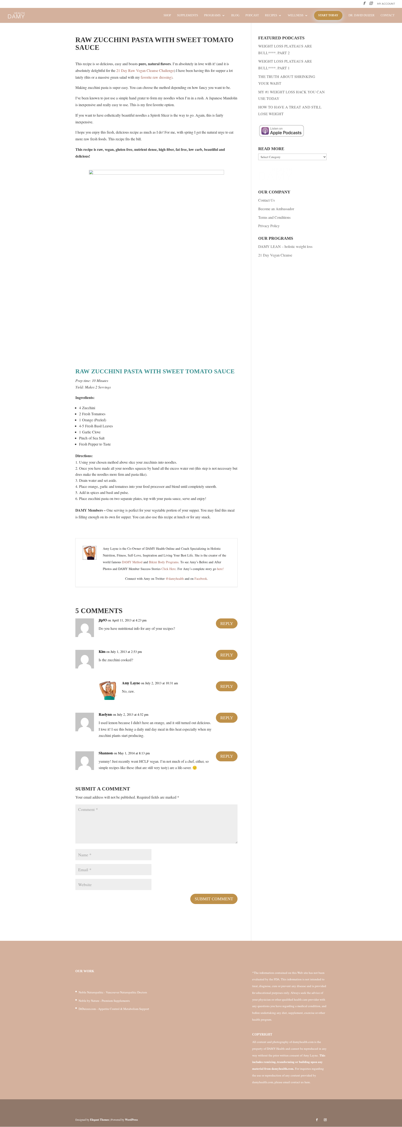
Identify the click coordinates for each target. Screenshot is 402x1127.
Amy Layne (131, 682)
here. (308, 1082)
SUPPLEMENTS (187, 15)
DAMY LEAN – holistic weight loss (285, 246)
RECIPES (271, 15)
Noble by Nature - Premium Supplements (104, 1001)
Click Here (168, 569)
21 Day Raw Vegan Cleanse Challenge (145, 70)
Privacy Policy (269, 225)
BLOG (235, 15)
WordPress (131, 1120)
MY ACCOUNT (386, 3)
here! (220, 569)
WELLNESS (295, 15)
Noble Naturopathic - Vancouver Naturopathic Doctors (113, 992)
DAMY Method (132, 562)
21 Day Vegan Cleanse (275, 255)
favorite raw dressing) (156, 77)
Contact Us (266, 200)
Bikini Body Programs (163, 562)
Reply (226, 623)
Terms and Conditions (274, 217)
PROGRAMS (212, 15)
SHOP (167, 15)
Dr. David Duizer (361, 15)
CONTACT (388, 15)
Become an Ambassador (276, 208)
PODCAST (252, 15)
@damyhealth (175, 578)
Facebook (200, 578)
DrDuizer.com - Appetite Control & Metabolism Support (114, 1009)
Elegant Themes (99, 1120)
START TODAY (328, 15)
